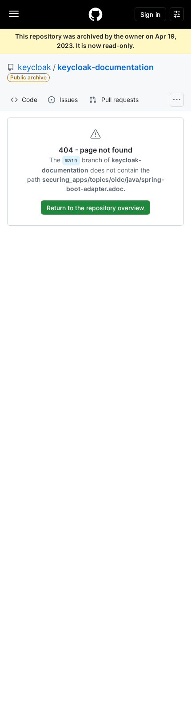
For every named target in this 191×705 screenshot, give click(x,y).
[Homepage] (95, 14)
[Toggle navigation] (13, 13)
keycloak (34, 67)
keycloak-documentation (105, 67)
